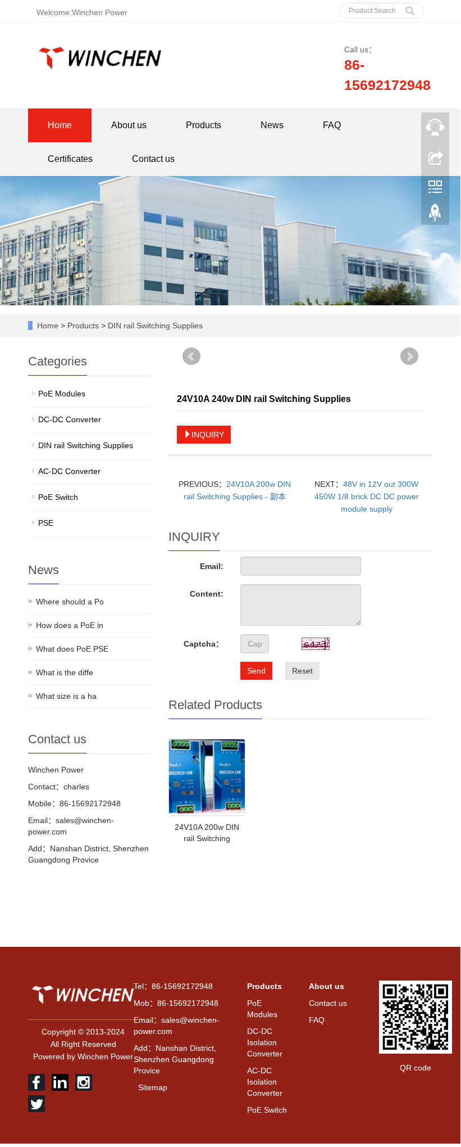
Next (409, 356)
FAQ (332, 125)
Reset (302, 670)
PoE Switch (58, 497)
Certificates (70, 159)
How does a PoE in (69, 625)
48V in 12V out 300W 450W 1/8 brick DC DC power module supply (366, 496)
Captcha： (203, 643)
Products (203, 125)
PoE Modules (61, 393)
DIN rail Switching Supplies (154, 325)
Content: (206, 593)
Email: (211, 566)
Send (256, 670)
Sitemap (152, 1087)
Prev (191, 356)
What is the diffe (64, 672)
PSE (45, 522)
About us (129, 125)
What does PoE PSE (72, 648)
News (272, 125)
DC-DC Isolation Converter (264, 1042)
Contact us (153, 159)
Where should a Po (70, 601)
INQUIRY (207, 434)
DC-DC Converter (69, 419)
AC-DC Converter (69, 471)
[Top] (435, 215)
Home (60, 125)
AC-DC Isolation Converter (264, 1082)
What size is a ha (66, 696)
